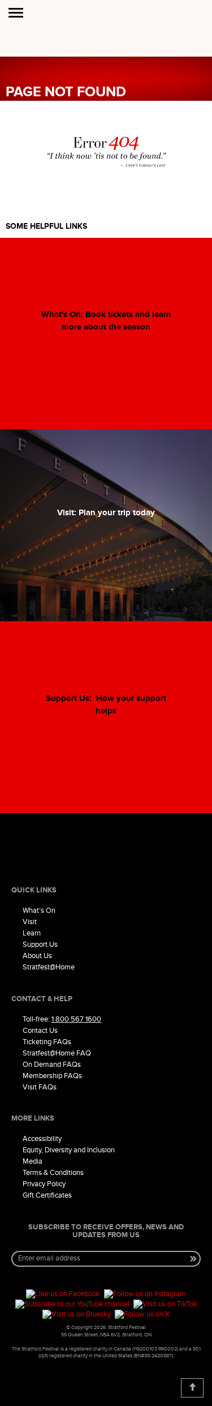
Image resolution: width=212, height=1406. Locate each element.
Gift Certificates (47, 1195)
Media (32, 1161)
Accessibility (42, 1138)
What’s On (39, 910)
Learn (32, 933)
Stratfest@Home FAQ (57, 1053)
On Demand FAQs (52, 1064)
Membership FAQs (52, 1075)
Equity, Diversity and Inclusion (69, 1150)
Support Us (40, 944)
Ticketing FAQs (47, 1041)
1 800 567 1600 (76, 1019)
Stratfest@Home (49, 967)
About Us (37, 955)
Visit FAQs (40, 1087)
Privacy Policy (44, 1184)
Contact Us (40, 1030)
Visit (30, 921)
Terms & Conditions (53, 1172)
